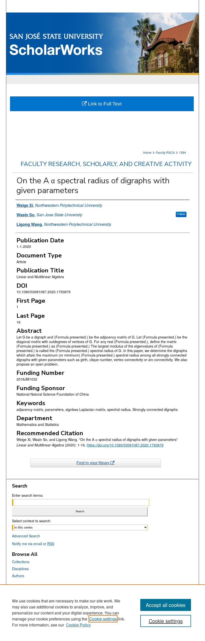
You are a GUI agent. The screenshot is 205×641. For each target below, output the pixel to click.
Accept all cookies (166, 604)
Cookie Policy (78, 625)
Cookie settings (103, 619)
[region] (102, 612)
